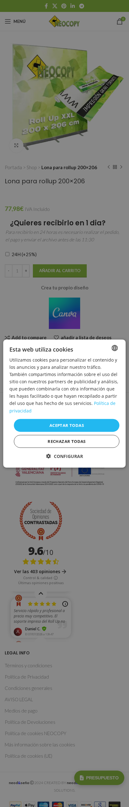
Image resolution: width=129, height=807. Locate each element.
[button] (64, 456)
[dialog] (64, 403)
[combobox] (115, 348)
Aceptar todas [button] (66, 425)
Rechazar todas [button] (67, 441)
